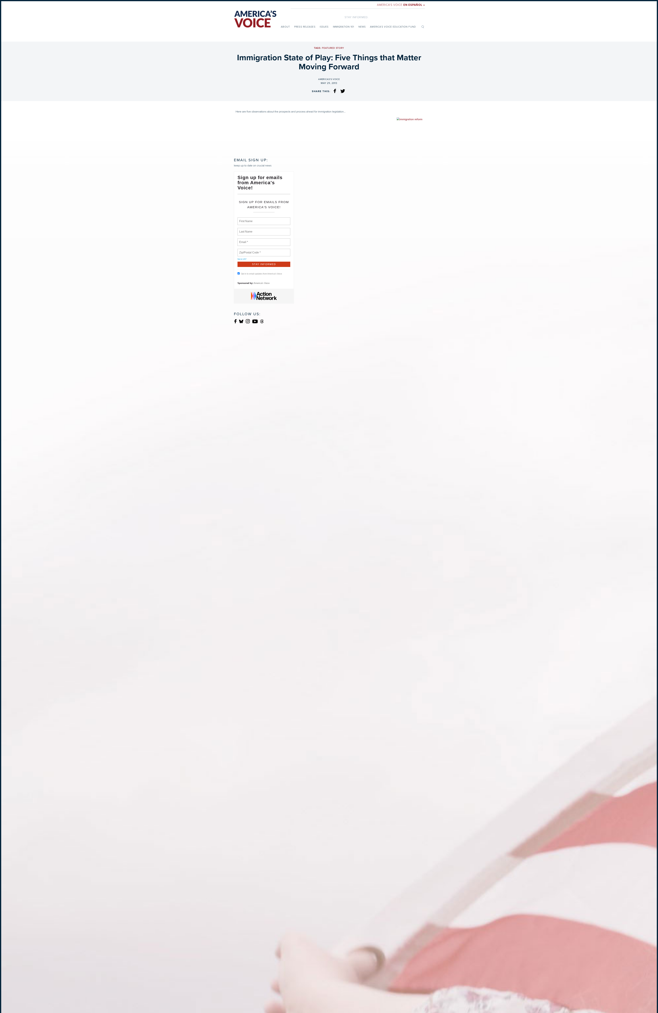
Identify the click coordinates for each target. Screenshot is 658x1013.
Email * (243, 240)
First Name (246, 219)
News (362, 26)
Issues (324, 26)
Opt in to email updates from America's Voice (261, 274)
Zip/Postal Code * (249, 250)
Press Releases (304, 26)
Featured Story (333, 48)
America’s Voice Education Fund (393, 26)
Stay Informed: (356, 17)
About (285, 26)
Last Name (245, 230)
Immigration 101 (343, 26)
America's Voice (401, 5)
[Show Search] (422, 26)
